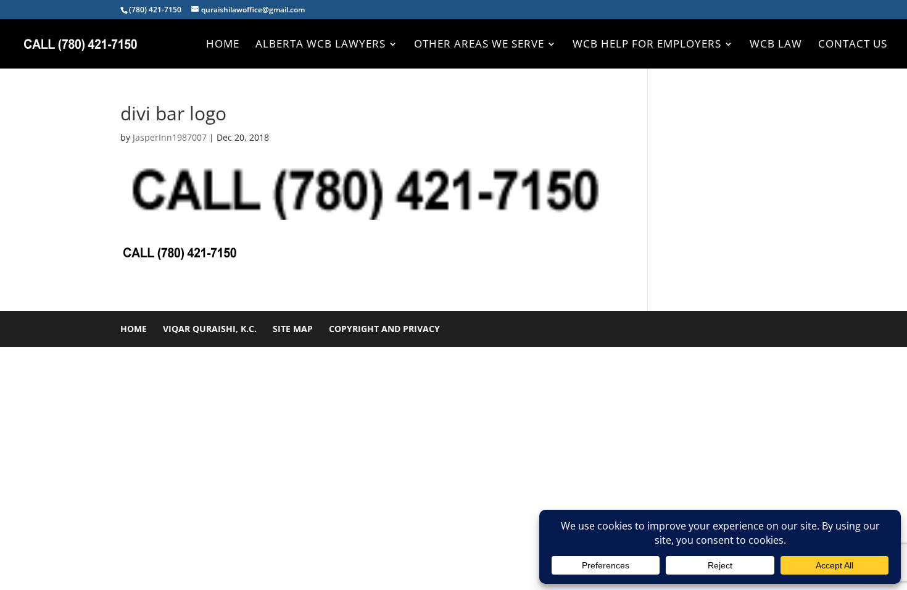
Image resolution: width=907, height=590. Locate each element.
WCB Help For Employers (647, 45)
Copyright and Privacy (384, 328)
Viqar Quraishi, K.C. (210, 328)
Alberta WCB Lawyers (320, 45)
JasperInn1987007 (170, 137)
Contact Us (852, 45)
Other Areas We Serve (479, 45)
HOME (222, 45)
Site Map (293, 328)
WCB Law (776, 45)
